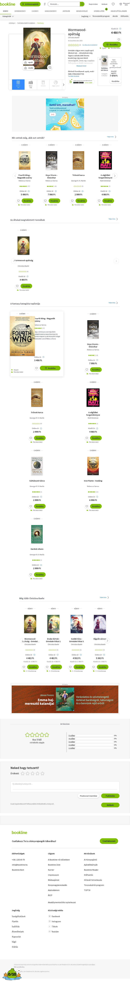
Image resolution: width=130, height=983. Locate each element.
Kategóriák (7, 16)
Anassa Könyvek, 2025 (75, 41)
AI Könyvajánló (31, 4)
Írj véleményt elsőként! (90, 45)
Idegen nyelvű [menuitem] (82, 11)
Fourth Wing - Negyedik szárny (24, 176)
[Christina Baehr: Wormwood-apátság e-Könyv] (37, 48)
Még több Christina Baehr (31, 598)
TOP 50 (87, 890)
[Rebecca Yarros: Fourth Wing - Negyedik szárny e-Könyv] (24, 160)
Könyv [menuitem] (5, 11)
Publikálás (110, 796)
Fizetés (15, 921)
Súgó (14, 941)
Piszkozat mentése (88, 796)
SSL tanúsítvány (19, 967)
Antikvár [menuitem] (66, 11)
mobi (30, 68)
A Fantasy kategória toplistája (25, 303)
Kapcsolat (16, 936)
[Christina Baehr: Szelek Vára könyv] (77, 624)
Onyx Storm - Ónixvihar (52, 176)
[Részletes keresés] (45, 4)
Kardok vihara (37, 549)
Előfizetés (124, 16)
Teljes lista (110, 137)
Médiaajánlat (53, 880)
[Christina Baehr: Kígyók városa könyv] (100, 624)
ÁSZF (50, 895)
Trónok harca (78, 175)
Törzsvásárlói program (101, 16)
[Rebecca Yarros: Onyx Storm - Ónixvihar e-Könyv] (51, 160)
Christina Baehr (23, 266)
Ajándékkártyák (91, 864)
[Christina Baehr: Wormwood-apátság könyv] (30, 624)
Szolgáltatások (18, 916)
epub (30, 62)
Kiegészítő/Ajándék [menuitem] (119, 11)
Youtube (55, 931)
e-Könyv (25, 145)
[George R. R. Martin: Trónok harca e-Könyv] (78, 160)
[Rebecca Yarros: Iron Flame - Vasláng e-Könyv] (93, 466)
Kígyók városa (100, 639)
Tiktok (55, 926)
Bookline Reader (91, 870)
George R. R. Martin (78, 181)
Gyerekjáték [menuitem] (100, 10)
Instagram (56, 921)
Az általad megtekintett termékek (27, 219)
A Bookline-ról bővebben (59, 859)
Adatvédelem (53, 890)
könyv (30, 609)
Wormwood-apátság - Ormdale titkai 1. (30, 640)
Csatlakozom (109, 841)
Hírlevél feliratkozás (93, 880)
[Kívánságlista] (113, 4)
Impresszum (53, 875)
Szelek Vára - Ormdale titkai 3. (76, 640)
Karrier (51, 870)
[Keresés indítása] (82, 4)
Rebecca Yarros (25, 181)
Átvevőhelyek (18, 931)
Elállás (15, 947)
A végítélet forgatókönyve (105, 176)
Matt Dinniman (105, 181)
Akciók (115, 16)
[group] (18, 84)
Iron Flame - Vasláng (93, 480)
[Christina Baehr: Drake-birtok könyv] (53, 624)
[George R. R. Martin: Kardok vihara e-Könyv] (37, 534)
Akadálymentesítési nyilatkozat (62, 902)
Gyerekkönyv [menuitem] (20, 11)
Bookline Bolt (18, 870)
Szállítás (16, 926)
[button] (63, 84)
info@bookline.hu (20, 864)
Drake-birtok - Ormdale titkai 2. (53, 640)
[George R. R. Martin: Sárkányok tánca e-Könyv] (37, 466)
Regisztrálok (93, 4)
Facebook (56, 916)
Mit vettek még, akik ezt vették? (28, 137)
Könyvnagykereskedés (57, 885)
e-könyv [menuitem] (35, 11)
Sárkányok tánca (37, 480)
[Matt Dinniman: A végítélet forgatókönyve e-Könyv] (105, 160)
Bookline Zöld (54, 864)
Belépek (104, 4)
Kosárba (114, 44)
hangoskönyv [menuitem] (50, 11)
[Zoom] (50, 67)
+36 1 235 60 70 (18, 859)
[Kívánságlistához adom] (119, 39)
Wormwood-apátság (23, 260)
